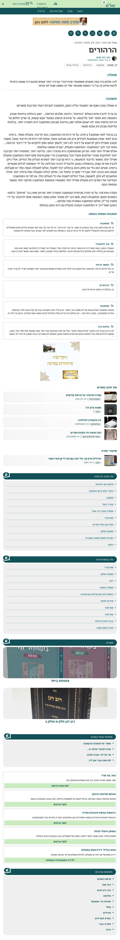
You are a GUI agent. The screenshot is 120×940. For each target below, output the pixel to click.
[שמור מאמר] (92, 33)
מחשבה (100, 65)
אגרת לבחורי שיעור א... (99, 749)
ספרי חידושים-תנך (90, 436)
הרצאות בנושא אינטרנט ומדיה (99, 812)
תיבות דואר (18, 3)
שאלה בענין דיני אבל (102, 511)
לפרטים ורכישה (60, 785)
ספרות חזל (94, 399)
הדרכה (78, 42)
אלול (108, 907)
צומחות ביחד (60, 681)
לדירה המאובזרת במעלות (60, 860)
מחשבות (104, 223)
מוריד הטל (107, 504)
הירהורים (104, 285)
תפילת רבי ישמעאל (101, 901)
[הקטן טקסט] (78, 33)
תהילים (107, 912)
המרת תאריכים (103, 918)
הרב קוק (106, 884)
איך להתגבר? (102, 244)
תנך (97, 411)
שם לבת (109, 607)
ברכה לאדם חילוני (104, 621)
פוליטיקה (95, 424)
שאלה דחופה (106, 587)
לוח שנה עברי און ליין (100, 760)
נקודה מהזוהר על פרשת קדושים (83, 395)
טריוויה (41, 11)
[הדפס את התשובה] (107, 33)
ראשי (80, 11)
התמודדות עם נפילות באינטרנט (97, 594)
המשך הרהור (102, 264)
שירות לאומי (106, 600)
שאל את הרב (56, 11)
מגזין (70, 11)
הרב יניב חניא (104, 890)
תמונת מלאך (106, 531)
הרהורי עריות (72, 65)
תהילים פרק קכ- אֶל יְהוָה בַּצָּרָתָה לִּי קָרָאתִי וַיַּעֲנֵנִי (74, 458)
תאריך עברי (105, 923)
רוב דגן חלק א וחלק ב (60, 721)
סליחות (107, 895)
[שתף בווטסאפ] (114, 33)
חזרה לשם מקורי (104, 627)
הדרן (108, 929)
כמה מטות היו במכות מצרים (85, 432)
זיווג (111, 580)
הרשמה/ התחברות (42, 4)
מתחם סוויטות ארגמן (104, 794)
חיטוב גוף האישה (104, 484)
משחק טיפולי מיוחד (105, 831)
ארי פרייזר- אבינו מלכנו (99, 754)
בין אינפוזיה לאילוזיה (89, 420)
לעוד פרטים (60, 804)
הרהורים (87, 65)
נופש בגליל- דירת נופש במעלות (98, 850)
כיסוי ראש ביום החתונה (101, 490)
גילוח (110, 544)
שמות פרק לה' (93, 407)
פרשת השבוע (104, 878)
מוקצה (109, 497)
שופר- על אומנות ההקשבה (97, 743)
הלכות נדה (103, 326)
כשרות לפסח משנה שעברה (99, 537)
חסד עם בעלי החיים (103, 524)
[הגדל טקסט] (85, 33)
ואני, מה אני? (108, 775)
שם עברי (108, 517)
